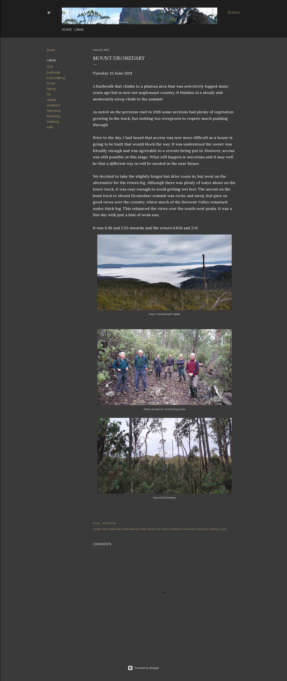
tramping (53, 116)
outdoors (53, 105)
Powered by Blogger (146, 667)
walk (50, 127)
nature (51, 100)
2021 (50, 67)
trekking (53, 122)
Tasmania (54, 111)
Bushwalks (84, 12)
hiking (51, 89)
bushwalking (56, 78)
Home (67, 30)
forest (51, 83)
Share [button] (51, 50)
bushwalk (53, 72)
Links (79, 30)
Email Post (109, 523)
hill (48, 94)
